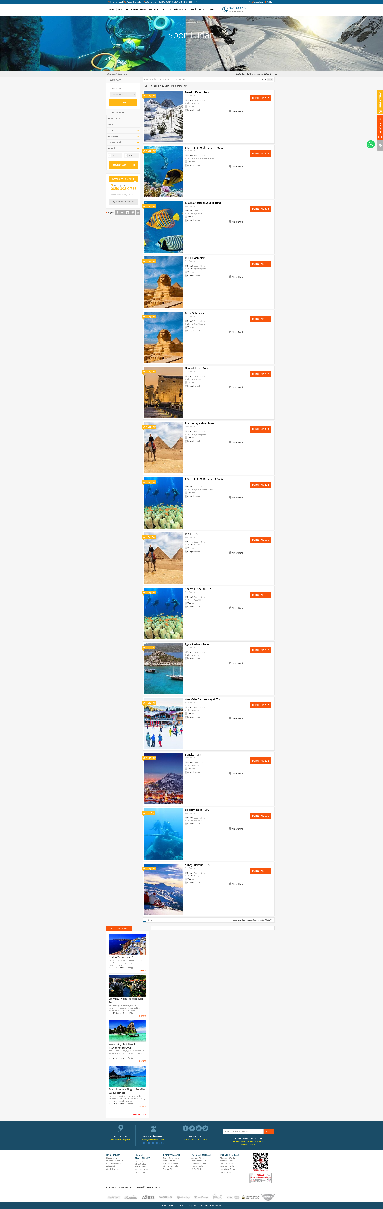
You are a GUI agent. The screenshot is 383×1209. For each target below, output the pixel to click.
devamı (142, 970)
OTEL (111, 9)
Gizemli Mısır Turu (197, 368)
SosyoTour (258, 2)
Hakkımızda (111, 1158)
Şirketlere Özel (116, 2)
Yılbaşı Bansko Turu (197, 865)
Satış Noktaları (151, 2)
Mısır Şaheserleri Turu (199, 313)
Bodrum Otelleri (199, 1160)
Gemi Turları (140, 1172)
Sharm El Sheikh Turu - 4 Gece (204, 147)
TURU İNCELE (260, 98)
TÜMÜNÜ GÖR (139, 1114)
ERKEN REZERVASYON (136, 9)
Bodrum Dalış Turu (197, 809)
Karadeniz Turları (227, 1166)
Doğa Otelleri (197, 1169)
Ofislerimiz (111, 1166)
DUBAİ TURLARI (197, 9)
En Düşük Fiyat (178, 79)
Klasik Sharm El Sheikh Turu (203, 202)
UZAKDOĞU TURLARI (177, 9)
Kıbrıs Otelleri (140, 1164)
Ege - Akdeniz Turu (197, 644)
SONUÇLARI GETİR (123, 165)
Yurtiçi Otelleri (141, 1161)
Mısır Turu (191, 534)
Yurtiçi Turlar (140, 1166)
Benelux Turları (226, 1163)
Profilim (269, 2)
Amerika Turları (226, 1160)
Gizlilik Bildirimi (112, 1169)
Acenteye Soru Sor (124, 201)
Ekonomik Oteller (170, 1166)
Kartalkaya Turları (227, 1169)
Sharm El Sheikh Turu (198, 589)
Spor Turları (123, 74)
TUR (120, 9)
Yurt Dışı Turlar (141, 1169)
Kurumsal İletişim (114, 1163)
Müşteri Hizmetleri (134, 2)
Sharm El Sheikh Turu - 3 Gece (204, 478)
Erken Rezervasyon (171, 1158)
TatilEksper (111, 74)
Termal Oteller (169, 1169)
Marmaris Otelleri (199, 1163)
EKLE (268, 1131)
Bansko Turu (193, 754)
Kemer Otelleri (198, 1166)
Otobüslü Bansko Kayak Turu (203, 699)
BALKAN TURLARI (157, 9)
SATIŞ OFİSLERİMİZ (121, 1136)
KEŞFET (210, 9)
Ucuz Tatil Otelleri (170, 1163)
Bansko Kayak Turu (197, 92)
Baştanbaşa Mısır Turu (199, 423)
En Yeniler (164, 79)
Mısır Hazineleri (195, 258)
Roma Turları (225, 1172)
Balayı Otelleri (169, 1160)
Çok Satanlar (150, 79)
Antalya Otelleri (198, 1158)
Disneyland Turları (228, 1158)
